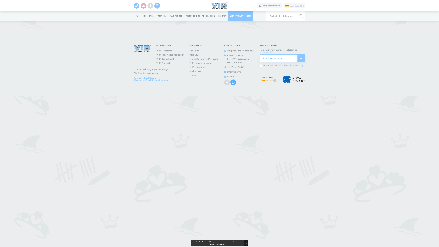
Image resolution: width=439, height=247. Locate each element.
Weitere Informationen (217, 244)
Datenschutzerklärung (145, 78)
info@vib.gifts (234, 72)
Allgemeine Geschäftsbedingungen (151, 80)
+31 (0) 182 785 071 (236, 67)
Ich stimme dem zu (283, 65)
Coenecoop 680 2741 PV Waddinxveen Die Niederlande (238, 59)
